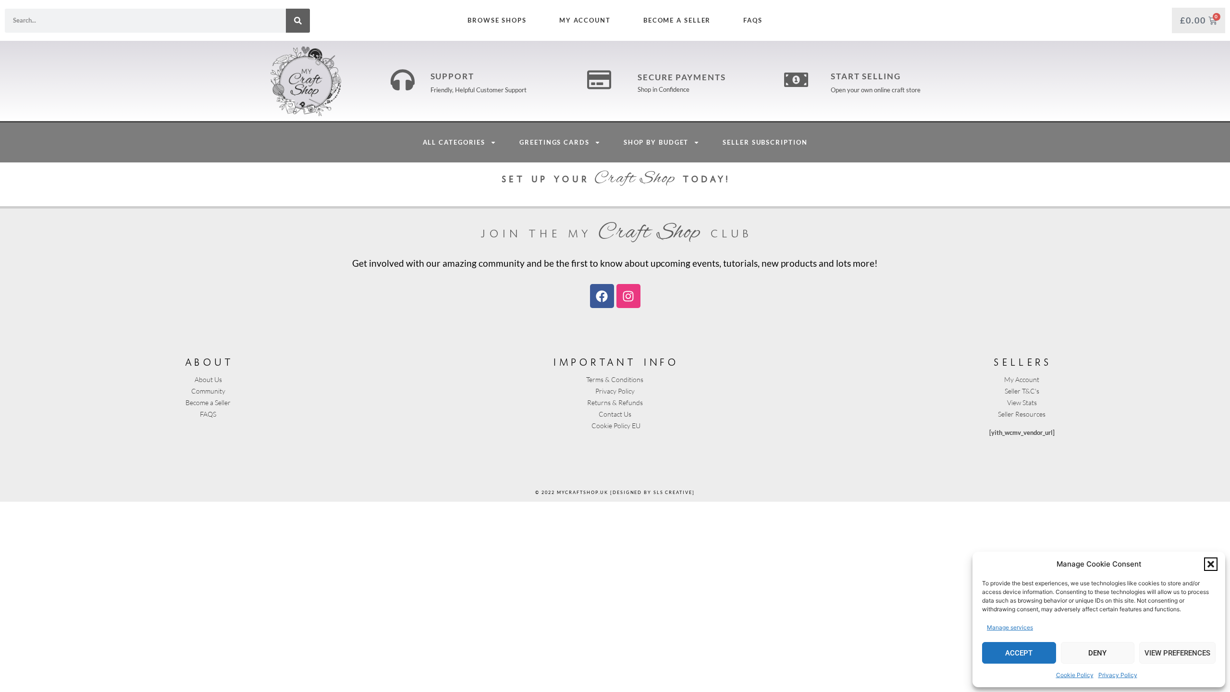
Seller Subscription (765, 142)
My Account (585, 20)
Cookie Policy (1075, 675)
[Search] (298, 21)
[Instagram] (628, 296)
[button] (1211, 564)
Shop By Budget (656, 142)
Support (452, 76)
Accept (1019, 653)
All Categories (454, 142)
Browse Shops (497, 20)
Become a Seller (677, 20)
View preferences (1177, 653)
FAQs (753, 20)
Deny (1097, 653)
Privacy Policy (1117, 675)
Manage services (1010, 627)
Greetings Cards (554, 142)
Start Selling (866, 76)
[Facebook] (602, 296)
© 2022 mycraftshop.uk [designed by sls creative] (614, 492)
